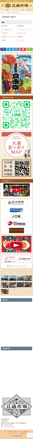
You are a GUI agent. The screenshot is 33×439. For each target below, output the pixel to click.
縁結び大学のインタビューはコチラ (16, 266)
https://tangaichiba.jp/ (9, 426)
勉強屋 (4, 40)
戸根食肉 (20, 36)
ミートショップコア (23, 29)
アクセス (20, 431)
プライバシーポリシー (13, 433)
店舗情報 (7, 9)
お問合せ (23, 9)
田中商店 (4, 33)
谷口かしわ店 (21, 33)
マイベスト (20, 40)
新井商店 (4, 26)
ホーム (2, 9)
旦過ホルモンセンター (9, 36)
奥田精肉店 (20, 26)
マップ (11, 9)
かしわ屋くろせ (7, 29)
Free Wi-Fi (17, 9)
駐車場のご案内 (13, 431)
